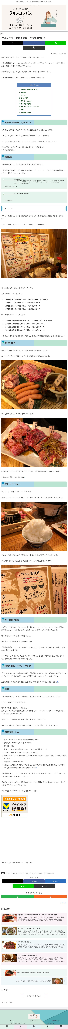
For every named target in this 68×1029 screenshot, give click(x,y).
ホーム (12, 1020)
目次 (31, 85)
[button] (34, 48)
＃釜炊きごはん (50, 873)
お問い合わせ (50, 1023)
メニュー (25, 95)
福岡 (14, 873)
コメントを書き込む (34, 996)
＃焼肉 (26, 873)
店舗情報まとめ (26, 112)
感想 (22, 109)
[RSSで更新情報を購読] (50, 896)
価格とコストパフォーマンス (30, 106)
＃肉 (32, 873)
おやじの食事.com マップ (17, 1023)
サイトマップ (56, 1020)
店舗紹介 (23, 92)
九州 (9, 873)
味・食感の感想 (26, 104)
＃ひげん (20, 873)
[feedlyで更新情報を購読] (17, 896)
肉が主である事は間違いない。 (31, 89)
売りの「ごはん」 (26, 101)
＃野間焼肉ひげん (40, 873)
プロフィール (34, 1020)
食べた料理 (24, 98)
